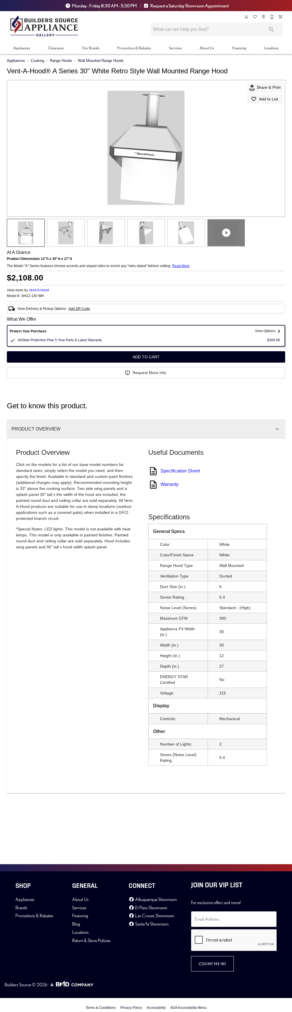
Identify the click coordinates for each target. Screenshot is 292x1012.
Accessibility (156, 1008)
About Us (207, 48)
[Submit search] (271, 29)
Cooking (37, 60)
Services (175, 48)
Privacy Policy (131, 1008)
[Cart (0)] (281, 16)
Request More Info (149, 372)
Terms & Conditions (101, 1008)
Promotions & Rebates (134, 48)
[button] (246, 16)
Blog (76, 923)
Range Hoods (61, 60)
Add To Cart (146, 357)
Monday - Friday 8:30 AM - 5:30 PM (104, 5)
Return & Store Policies (91, 940)
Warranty (170, 484)
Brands (21, 907)
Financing (239, 48)
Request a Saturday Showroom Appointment (189, 5)
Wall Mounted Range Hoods (101, 60)
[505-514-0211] (272, 16)
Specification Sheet (180, 470)
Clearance (56, 48)
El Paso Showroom (150, 907)
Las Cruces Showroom (154, 915)
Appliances (21, 48)
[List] (255, 16)
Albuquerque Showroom (155, 899)
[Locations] (263, 16)
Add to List (268, 99)
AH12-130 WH (32, 296)
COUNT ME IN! (212, 964)
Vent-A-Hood (39, 290)
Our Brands (91, 48)
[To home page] (44, 26)
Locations (271, 48)
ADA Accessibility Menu (188, 1008)
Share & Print (269, 87)
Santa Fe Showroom (151, 923)
